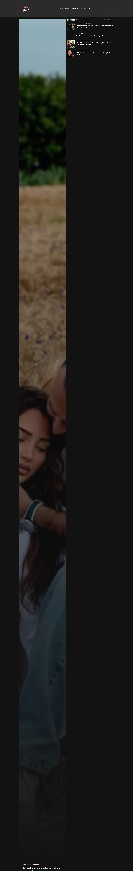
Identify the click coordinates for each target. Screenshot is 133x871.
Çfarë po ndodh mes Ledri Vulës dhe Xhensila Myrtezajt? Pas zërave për (95, 26)
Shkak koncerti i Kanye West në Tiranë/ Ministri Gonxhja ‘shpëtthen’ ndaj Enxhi (94, 43)
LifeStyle (75, 8)
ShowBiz (67, 8)
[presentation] (21, 449)
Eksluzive (82, 8)
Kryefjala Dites (27, 864)
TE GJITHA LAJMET (109, 20)
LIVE (89, 8)
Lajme (61, 8)
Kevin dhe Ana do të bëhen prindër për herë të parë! (86, 36)
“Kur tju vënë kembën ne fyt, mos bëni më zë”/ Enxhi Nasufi (93, 53)
